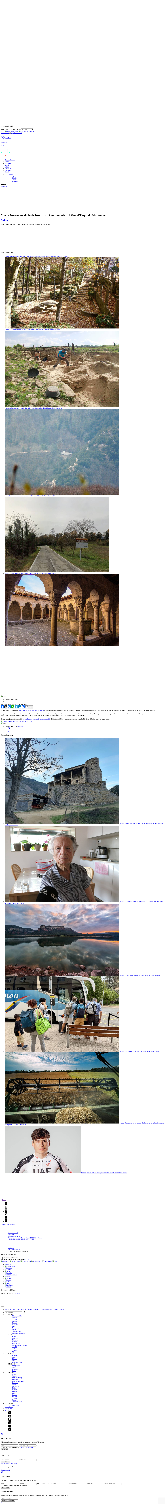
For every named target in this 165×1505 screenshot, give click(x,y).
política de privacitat (27, 1447)
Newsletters (15, 131)
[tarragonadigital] (36, 1261)
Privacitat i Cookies (14, 1249)
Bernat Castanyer (57, 408)
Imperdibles (15, 1328)
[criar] (55, 1261)
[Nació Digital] (3, 185)
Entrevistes (8, 168)
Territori (12, 174)
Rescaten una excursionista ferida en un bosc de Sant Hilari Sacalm (31, 408)
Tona (13, 1348)
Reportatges (8, 170)
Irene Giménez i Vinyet (60, 256)
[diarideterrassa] (26, 1261)
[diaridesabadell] (15, 1261)
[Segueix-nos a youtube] (6, 1218)
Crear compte (5, 1487)
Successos (8, 163)
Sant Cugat (15, 1396)
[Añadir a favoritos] (30, 707)
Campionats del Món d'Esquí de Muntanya (31, 710)
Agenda (7, 165)
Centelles (15, 1338)
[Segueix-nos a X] (6, 1208)
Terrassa (14, 1400)
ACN (58, 329)
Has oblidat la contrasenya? (9, 1463)
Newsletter (8, 1410)
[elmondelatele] (47, 1261)
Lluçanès (15, 181)
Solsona (14, 1398)
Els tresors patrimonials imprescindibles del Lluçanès (26, 573)
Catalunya (15, 1376)
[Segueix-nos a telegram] (6, 1214)
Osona (14, 1374)
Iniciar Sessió (9, 1407)
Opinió (7, 172)
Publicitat (11, 1234)
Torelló (14, 180)
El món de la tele (17, 1362)
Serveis (7, 496)
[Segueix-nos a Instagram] (6, 1211)
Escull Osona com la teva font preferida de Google (18, 721)
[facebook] (9, 728)
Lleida (14, 1388)
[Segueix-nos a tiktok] (6, 1221)
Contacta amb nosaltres (8, 1224)
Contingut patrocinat (18, 1333)
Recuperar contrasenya (8, 1500)
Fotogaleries (16, 1365)
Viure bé (14, 1359)
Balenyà (14, 1336)
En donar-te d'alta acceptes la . (18, 1447)
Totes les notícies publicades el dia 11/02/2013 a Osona (25, 1238)
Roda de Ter (16, 1343)
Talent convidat (16, 1331)
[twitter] (9, 729)
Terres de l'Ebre (17, 1402)
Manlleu (14, 178)
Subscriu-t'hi (8, 1408)
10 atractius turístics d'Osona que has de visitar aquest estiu (142, 975)
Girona (14, 1384)
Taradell (14, 1347)
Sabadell (14, 1395)
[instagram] (9, 731)
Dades (14, 1371)
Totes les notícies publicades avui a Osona (21, 1239)
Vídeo (14, 1367)
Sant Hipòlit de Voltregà (19, 1345)
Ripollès (14, 1391)
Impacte (14, 1355)
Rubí (13, 1393)
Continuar (4, 1449)
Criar (13, 1360)
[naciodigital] (5, 1261)
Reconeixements (13, 1233)
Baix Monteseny (17, 1378)
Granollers (15, 1386)
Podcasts (14, 1369)
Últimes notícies (17, 1316)
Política (7, 167)
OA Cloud (17, 1293)
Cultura (14, 1321)
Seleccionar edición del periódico (11, 129)
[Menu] (4, 156)
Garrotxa (15, 1383)
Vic (13, 176)
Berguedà (15, 1379)
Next (13, 1357)
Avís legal (11, 1248)
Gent (13, 1326)
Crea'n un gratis (5, 1470)
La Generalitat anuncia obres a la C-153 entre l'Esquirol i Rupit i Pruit (30, 496)
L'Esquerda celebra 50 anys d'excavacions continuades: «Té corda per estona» (33, 329)
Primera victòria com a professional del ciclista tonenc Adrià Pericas (107, 1173)
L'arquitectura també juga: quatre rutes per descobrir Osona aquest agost (31, 256)
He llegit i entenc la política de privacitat (15, 1486)
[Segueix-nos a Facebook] (6, 1204)
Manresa (14, 1390)
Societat (7, 161)
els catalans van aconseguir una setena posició (37, 719)
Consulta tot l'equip (14, 1236)
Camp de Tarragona (18, 1381)
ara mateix (4, 186)
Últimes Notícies (10, 160)
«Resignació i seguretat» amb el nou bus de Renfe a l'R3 (142, 1051)
